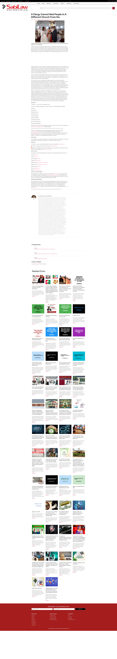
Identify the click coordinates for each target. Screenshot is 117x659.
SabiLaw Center (52, 615)
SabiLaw (36, 154)
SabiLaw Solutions (53, 618)
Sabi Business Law (49, 19)
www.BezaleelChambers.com (36, 132)
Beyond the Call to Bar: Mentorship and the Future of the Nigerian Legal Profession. (51, 437)
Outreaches (70, 618)
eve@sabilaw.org (54, 146)
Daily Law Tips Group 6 (47, 149)
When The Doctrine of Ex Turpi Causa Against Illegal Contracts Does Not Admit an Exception (65, 388)
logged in (37, 263)
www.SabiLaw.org (34, 131)
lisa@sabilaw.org (36, 168)
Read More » (33, 296)
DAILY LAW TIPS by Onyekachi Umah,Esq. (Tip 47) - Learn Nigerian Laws (45, 253)
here (35, 135)
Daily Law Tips (43, 19)
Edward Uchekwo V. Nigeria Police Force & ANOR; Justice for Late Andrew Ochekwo (78, 388)
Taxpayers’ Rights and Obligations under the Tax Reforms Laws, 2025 (78, 513)
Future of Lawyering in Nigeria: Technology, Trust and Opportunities (38, 287)
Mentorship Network (71, 619)
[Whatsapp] (113, 0)
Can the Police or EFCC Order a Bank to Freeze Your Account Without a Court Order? (51, 388)
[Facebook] (108, 0)
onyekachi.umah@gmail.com (37, 126)
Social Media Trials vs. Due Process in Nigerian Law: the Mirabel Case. (78, 437)
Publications (55, 3)
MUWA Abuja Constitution (37, 588)
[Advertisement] (50, 59)
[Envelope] (115, 0)
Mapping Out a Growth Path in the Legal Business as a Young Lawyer (38, 537)
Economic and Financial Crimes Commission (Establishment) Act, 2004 (79, 364)
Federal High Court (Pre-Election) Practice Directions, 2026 (51, 340)
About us (33, 618)
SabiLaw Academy (53, 616)
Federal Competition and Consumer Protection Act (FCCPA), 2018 (37, 364)
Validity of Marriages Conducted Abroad (40, 258)
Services (62, 3)
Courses (38, 3)
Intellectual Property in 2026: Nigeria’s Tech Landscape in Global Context (64, 437)
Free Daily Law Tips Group (42, 164)
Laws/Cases (48, 3)
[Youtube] (114, 0)
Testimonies (69, 3)
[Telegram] (112, 0)
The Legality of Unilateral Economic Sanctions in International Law (64, 513)
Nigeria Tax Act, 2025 (36, 511)
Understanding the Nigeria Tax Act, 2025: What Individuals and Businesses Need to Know (38, 437)
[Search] (113, 8)
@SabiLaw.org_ (38, 160)
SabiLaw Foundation (53, 619)
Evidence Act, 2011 (76, 315)
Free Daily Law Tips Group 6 (43, 162)
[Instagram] (111, 0)
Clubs (69, 615)
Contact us (33, 619)
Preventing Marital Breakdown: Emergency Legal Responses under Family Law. (38, 488)
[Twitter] (109, 0)
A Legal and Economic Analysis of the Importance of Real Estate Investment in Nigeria (51, 460)
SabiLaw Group (76, 3)
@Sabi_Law (36, 156)
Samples (43, 3)
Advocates (70, 616)
